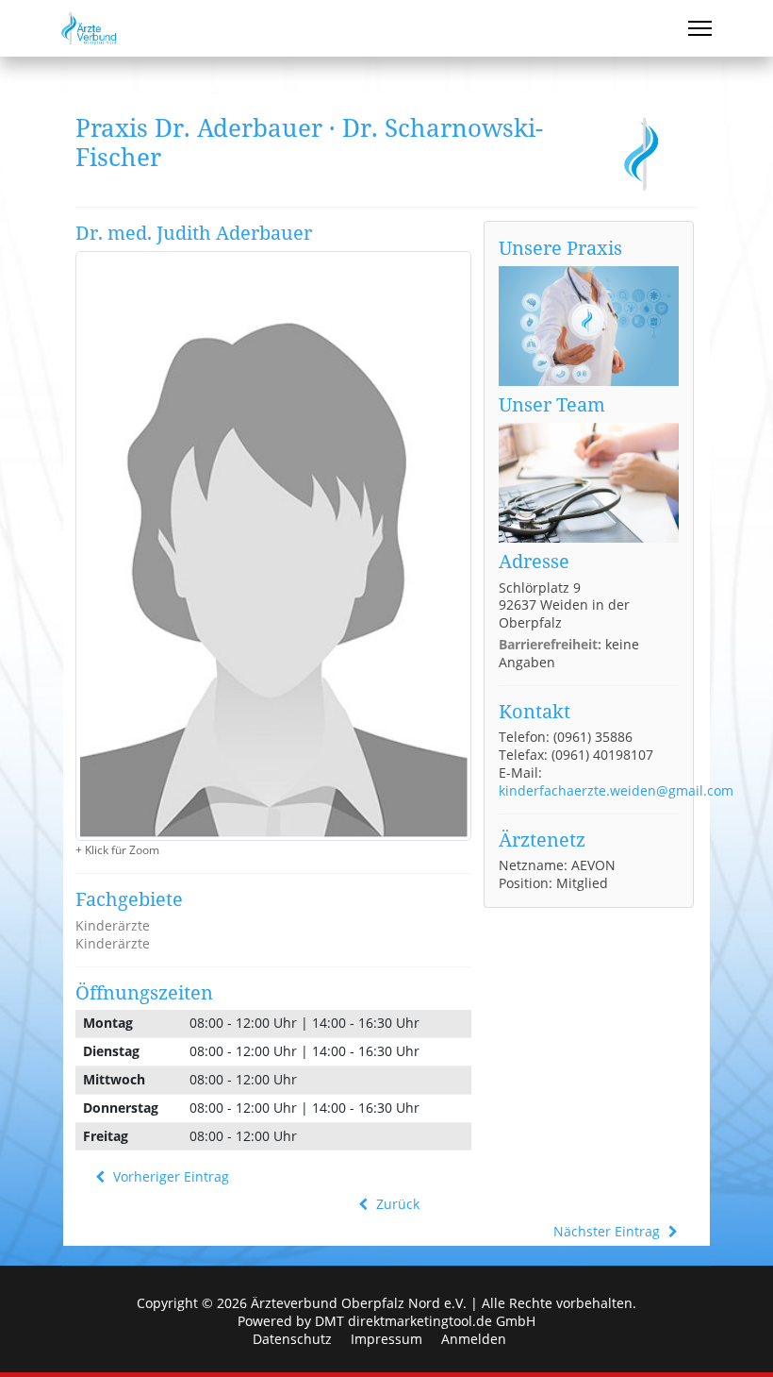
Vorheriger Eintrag (169, 1176)
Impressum (386, 1339)
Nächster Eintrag (608, 1231)
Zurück (395, 1204)
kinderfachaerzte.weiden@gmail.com (616, 790)
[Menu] (700, 28)
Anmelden (473, 1339)
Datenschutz (292, 1339)
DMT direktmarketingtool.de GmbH (425, 1321)
